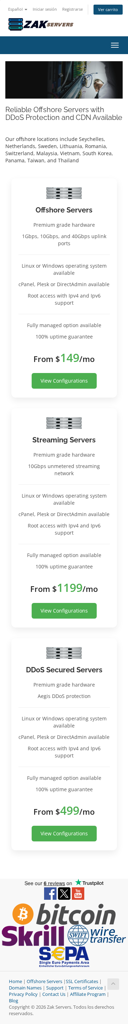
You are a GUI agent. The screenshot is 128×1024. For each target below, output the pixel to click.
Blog (13, 1001)
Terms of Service (85, 988)
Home (15, 981)
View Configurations (64, 380)
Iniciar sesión (45, 9)
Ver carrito (108, 9)
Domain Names (25, 988)
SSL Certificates (82, 981)
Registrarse (72, 9)
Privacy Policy (23, 994)
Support (55, 988)
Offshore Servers (44, 981)
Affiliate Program (88, 994)
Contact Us (53, 994)
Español (16, 9)
